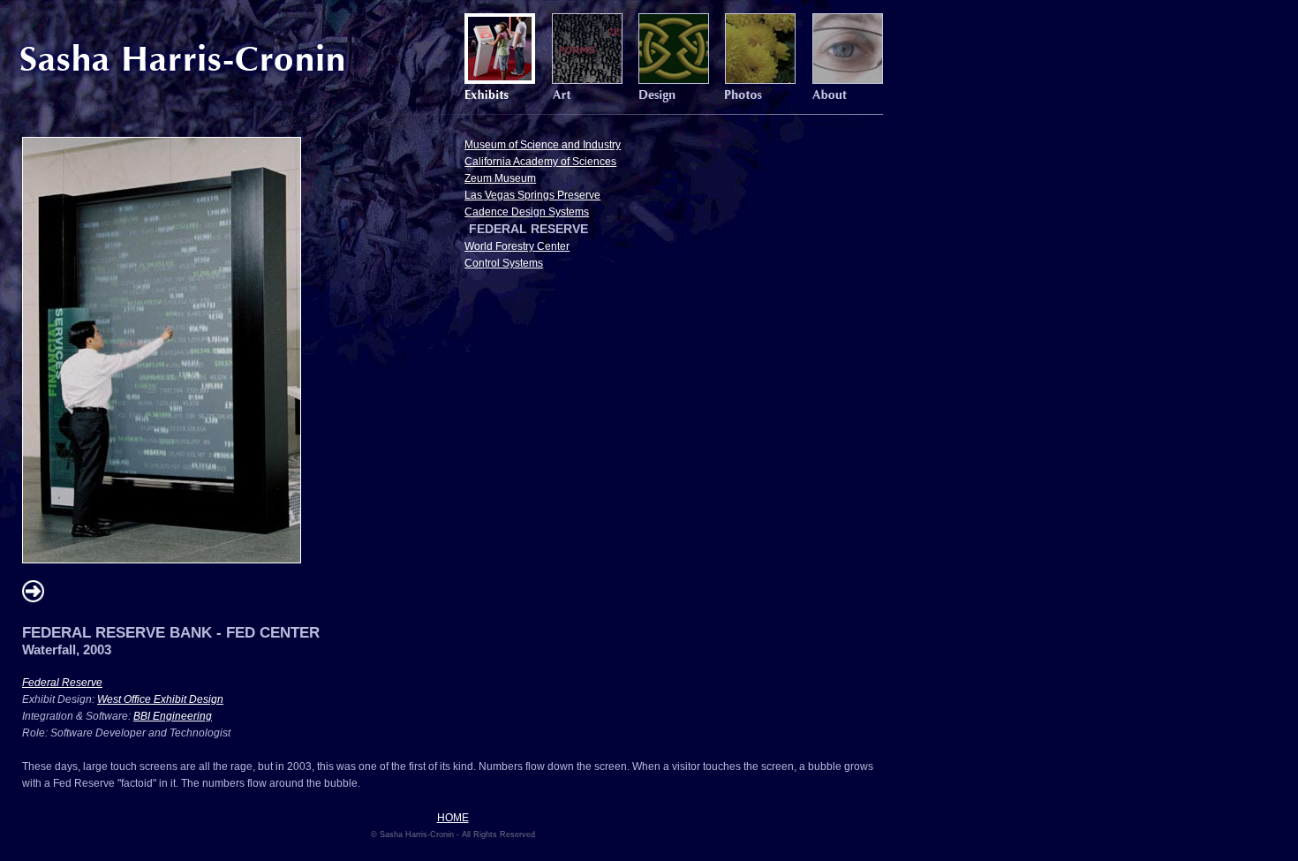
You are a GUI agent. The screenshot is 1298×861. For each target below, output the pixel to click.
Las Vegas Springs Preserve (532, 195)
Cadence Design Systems (526, 212)
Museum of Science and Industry (542, 145)
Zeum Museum (500, 178)
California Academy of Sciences (540, 161)
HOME (453, 818)
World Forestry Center (517, 246)
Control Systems (503, 263)
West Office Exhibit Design (160, 699)
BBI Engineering (172, 716)
